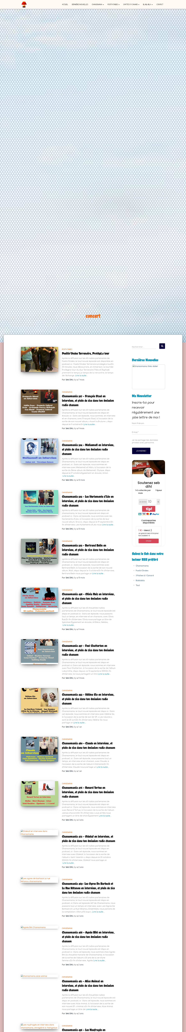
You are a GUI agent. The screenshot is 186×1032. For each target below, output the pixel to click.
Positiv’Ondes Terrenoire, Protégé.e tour (85, 353)
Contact (160, 4)
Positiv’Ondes (113, 4)
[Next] (160, 376)
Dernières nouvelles (80, 4)
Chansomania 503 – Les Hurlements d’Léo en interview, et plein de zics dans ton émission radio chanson (88, 501)
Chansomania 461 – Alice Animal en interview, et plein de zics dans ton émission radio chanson (88, 985)
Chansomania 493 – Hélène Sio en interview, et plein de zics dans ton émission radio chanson (88, 699)
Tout (138, 585)
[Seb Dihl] (24, 4)
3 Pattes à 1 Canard (130, 4)
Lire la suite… (81, 375)
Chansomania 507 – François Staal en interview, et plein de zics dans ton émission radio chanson (88, 400)
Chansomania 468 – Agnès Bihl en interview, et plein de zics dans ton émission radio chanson (88, 936)
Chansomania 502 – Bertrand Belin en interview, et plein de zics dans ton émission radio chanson (88, 549)
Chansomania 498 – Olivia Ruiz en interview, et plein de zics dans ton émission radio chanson (88, 598)
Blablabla (147, 4)
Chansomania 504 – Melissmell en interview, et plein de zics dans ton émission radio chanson (88, 449)
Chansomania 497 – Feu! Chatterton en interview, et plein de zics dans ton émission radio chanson (88, 650)
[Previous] (137, 376)
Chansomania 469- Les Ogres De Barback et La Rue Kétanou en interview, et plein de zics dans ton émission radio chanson (88, 888)
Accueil (65, 4)
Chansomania (97, 4)
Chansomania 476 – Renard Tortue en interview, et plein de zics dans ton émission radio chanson (88, 792)
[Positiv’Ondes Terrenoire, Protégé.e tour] (39, 359)
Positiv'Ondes (67, 349)
